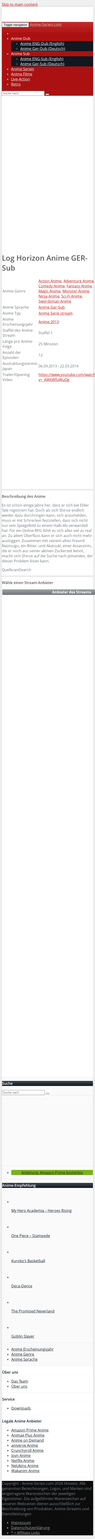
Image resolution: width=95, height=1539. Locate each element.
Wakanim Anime (25, 1470)
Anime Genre (22, 1354)
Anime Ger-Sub (52, 307)
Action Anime (50, 280)
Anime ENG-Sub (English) (41, 58)
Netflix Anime (22, 1460)
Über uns (19, 1386)
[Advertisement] (47, 218)
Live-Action (20, 79)
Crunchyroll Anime (27, 1450)
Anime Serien (22, 69)
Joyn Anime (21, 1455)
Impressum (21, 1522)
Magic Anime (50, 291)
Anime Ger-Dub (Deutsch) (42, 48)
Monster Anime (75, 291)
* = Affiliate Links (25, 1532)
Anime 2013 (49, 321)
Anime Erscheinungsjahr (32, 1349)
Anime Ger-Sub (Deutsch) (42, 63)
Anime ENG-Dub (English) (42, 43)
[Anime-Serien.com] (43, 19)
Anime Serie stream (56, 313)
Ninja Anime (49, 296)
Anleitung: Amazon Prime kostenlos (52, 1172)
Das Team (19, 1381)
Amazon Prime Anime (30, 1430)
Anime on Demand (27, 1440)
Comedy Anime (52, 286)
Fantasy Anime (79, 286)
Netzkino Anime (25, 1465)
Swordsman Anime (55, 301)
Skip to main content (20, 4)
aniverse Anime (24, 1445)
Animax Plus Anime (28, 1435)
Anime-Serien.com (46, 24)
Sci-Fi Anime (71, 296)
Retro (16, 84)
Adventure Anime (78, 280)
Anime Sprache (24, 1359)
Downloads (21, 1408)
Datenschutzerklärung (30, 1527)
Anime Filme (21, 74)
